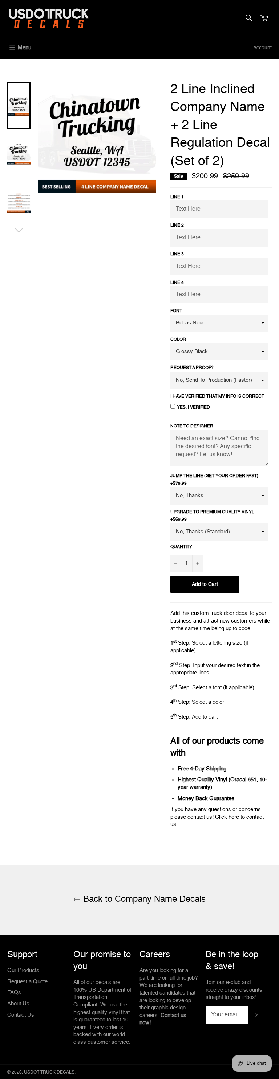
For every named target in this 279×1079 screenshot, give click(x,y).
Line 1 (177, 197)
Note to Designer (191, 426)
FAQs (14, 992)
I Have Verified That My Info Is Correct (217, 396)
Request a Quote (27, 981)
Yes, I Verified (193, 407)
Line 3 (177, 254)
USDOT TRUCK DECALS (49, 1072)
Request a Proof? (192, 368)
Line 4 (177, 283)
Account (262, 47)
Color (178, 340)
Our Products (23, 970)
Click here (227, 817)
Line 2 (177, 225)
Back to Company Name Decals (143, 899)
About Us (18, 1003)
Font (176, 311)
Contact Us (20, 1015)
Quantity (181, 547)
